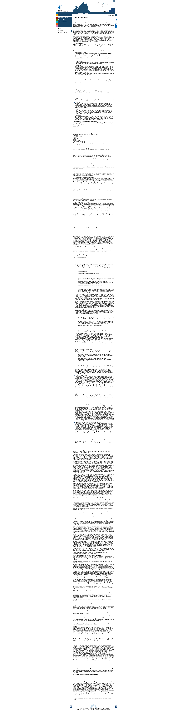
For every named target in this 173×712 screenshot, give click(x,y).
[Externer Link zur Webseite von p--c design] (114, 1)
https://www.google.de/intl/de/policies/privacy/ (81, 553)
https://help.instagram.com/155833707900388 (81, 587)
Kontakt (86, 13)
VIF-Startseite (80, 13)
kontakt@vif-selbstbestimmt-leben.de (103, 709)
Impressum (91, 710)
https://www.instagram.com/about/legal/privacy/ (100, 587)
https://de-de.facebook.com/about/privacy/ (101, 490)
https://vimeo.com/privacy (89, 641)
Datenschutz (96, 710)
